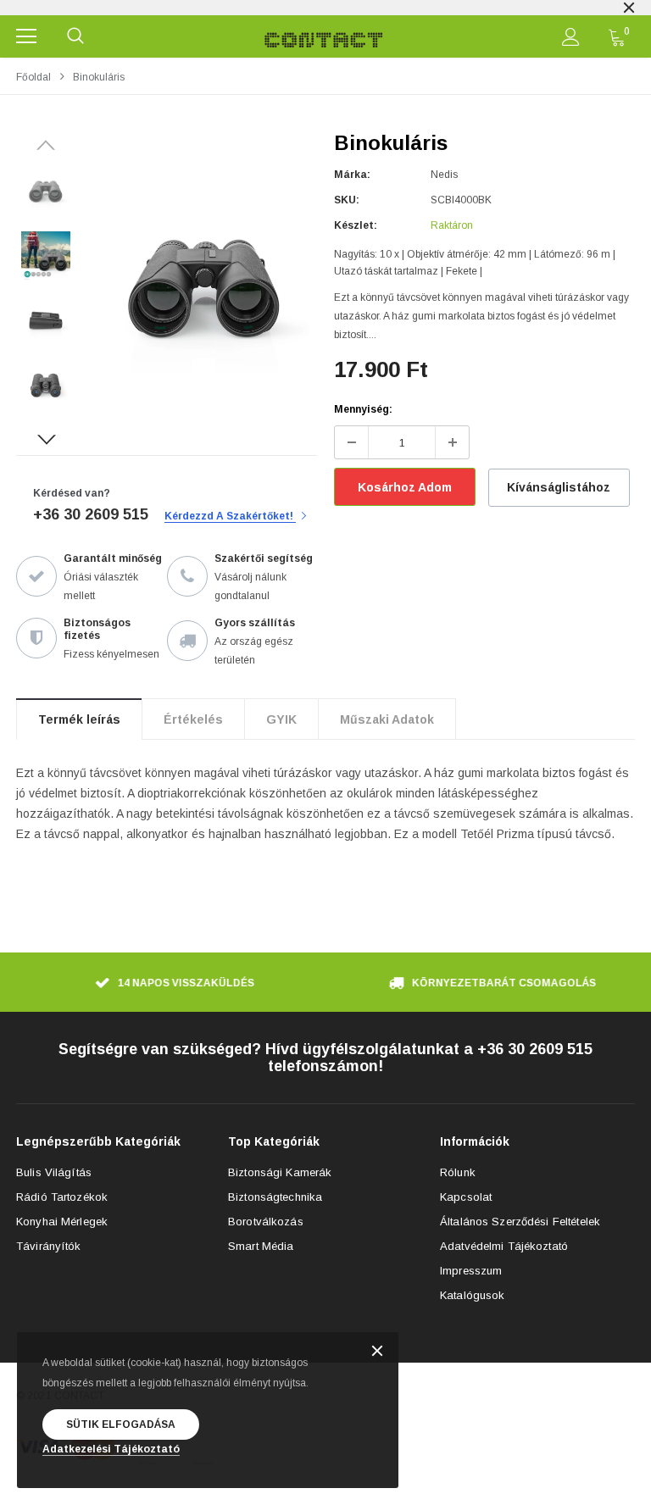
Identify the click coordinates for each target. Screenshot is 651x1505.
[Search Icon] (75, 36)
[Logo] (323, 36)
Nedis (444, 174)
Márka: (352, 174)
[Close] (377, 1352)
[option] (325, 7)
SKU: (346, 200)
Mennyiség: (363, 409)
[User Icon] (571, 37)
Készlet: (355, 225)
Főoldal (33, 77)
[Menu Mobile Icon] (26, 36)
